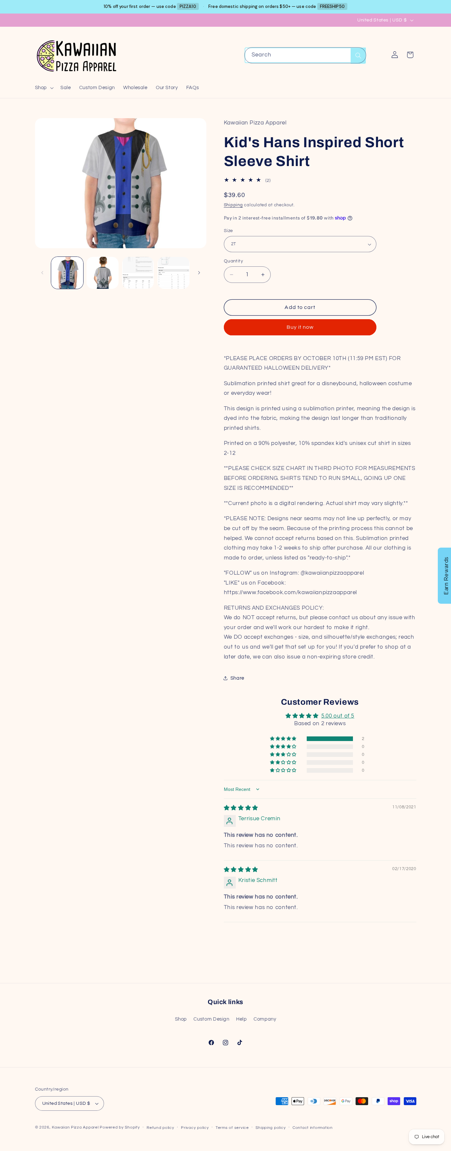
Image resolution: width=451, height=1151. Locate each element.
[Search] (358, 56)
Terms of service (232, 1128)
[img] (241, 808)
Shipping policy (271, 1128)
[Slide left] (42, 273)
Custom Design (211, 1019)
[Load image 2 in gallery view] (103, 273)
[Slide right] (199, 273)
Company (265, 1019)
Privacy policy (195, 1128)
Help (241, 1019)
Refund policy (160, 1128)
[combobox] (305, 55)
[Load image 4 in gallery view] (173, 273)
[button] (43, 88)
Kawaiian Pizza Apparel (75, 1127)
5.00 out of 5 (337, 716)
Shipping (233, 205)
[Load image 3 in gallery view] (138, 273)
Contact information (313, 1128)
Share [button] (237, 678)
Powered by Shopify (120, 1127)
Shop (181, 1019)
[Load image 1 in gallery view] (67, 273)
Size (228, 230)
